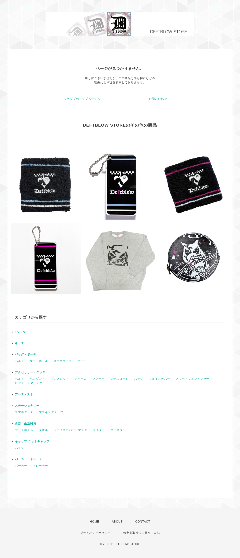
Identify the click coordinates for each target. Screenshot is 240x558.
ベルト (19, 361)
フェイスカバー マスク (70, 430)
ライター (99, 430)
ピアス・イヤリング (28, 383)
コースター (118, 430)
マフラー (98, 378)
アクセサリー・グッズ (30, 372)
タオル (43, 430)
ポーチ (82, 361)
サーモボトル (39, 361)
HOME (94, 521)
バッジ (138, 378)
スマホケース (63, 361)
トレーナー (40, 465)
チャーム (81, 378)
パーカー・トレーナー (30, 459)
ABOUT (117, 521)
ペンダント (37, 378)
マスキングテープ (51, 412)
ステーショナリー (27, 405)
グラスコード (119, 378)
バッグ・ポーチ (25, 354)
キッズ (19, 343)
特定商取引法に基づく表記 (141, 533)
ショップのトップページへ (82, 99)
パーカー (21, 465)
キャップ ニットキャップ (32, 441)
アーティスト (24, 394)
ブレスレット (60, 378)
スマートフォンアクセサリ (194, 378)
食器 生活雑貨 (25, 423)
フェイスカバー (159, 378)
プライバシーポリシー (95, 533)
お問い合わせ (158, 99)
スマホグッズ (24, 412)
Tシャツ (20, 331)
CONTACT (142, 521)
